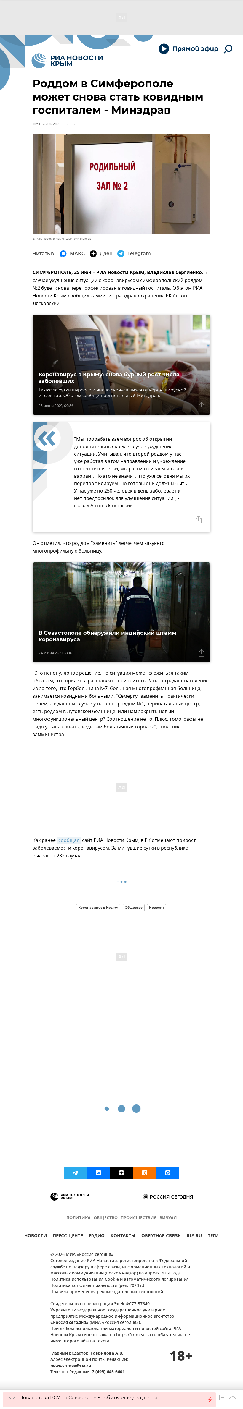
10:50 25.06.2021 (46, 124)
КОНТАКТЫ (123, 1236)
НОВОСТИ (35, 1236)
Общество (134, 908)
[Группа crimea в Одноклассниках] (144, 1173)
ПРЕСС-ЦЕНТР (68, 1236)
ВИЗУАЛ (168, 1218)
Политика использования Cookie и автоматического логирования (119, 1279)
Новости (156, 908)
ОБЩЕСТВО (106, 1218)
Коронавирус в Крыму (98, 908)
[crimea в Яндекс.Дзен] (121, 1173)
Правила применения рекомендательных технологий (106, 1292)
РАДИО (97, 1236)
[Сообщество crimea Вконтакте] (98, 1173)
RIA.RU (194, 1236)
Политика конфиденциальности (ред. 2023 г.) (97, 1285)
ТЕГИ (213, 1236)
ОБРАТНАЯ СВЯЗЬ (161, 1236)
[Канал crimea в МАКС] (167, 1173)
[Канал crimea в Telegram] (75, 1173)
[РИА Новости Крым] (67, 61)
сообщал (68, 840)
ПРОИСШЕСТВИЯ (138, 1218)
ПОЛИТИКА (78, 1218)
